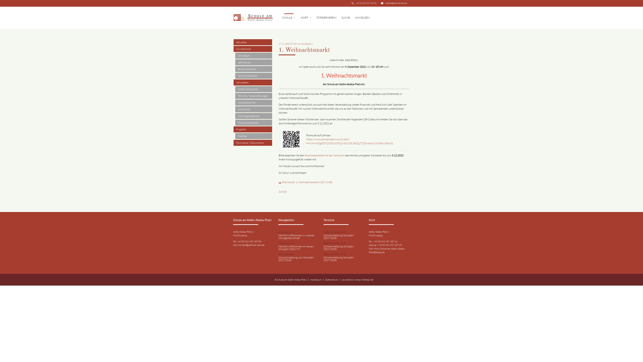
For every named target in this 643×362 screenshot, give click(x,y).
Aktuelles (241, 42)
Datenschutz (331, 279)
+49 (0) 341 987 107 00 (366, 3)
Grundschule (243, 49)
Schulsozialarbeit (247, 75)
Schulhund (244, 109)
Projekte (241, 129)
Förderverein (326, 17)
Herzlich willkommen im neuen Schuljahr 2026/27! (295, 247)
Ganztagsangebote (249, 116)
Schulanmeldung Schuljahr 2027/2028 (339, 236)
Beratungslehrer (247, 69)
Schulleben (242, 82)
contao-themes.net (363, 279)
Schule (289, 17)
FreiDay (242, 136)
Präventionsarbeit (248, 122)
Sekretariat (244, 62)
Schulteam (244, 55)
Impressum (315, 279)
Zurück (283, 191)
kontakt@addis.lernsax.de (396, 3)
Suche (345, 17)
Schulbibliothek (247, 102)
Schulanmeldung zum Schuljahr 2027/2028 (296, 258)
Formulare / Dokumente (250, 142)
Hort (306, 17)
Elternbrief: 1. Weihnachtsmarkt (307, 182)
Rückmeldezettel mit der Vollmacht (325, 155)
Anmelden (362, 17)
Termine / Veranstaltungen (253, 96)
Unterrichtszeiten (248, 89)
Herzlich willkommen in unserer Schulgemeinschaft (296, 236)
